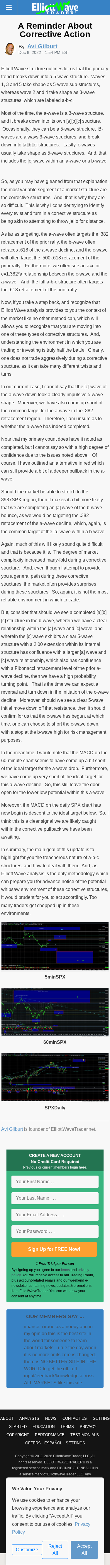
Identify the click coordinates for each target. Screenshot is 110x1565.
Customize (27, 1549)
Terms (67, 1426)
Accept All (84, 1550)
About (6, 1418)
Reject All (55, 1550)
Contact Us (74, 1418)
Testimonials (84, 1435)
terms (65, 1270)
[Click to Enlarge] (55, 969)
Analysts (29, 1418)
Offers (33, 1443)
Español (53, 1443)
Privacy (88, 1426)
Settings (75, 1443)
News (51, 1418)
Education (44, 1426)
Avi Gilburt (12, 1129)
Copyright (17, 1435)
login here (78, 1167)
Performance (50, 1435)
